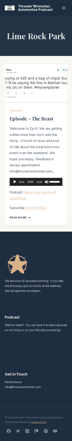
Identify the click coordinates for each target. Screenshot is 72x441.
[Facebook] (9, 431)
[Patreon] (36, 431)
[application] (36, 182)
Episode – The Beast (31, 118)
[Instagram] (27, 431)
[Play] (15, 182)
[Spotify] (46, 431)
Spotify (31, 208)
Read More (20, 217)
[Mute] (47, 182)
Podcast (16, 110)
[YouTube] (55, 431)
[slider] (55, 181)
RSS (43, 208)
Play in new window (39, 192)
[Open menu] (63, 8)
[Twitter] (18, 431)
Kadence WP (38, 422)
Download (18, 198)
